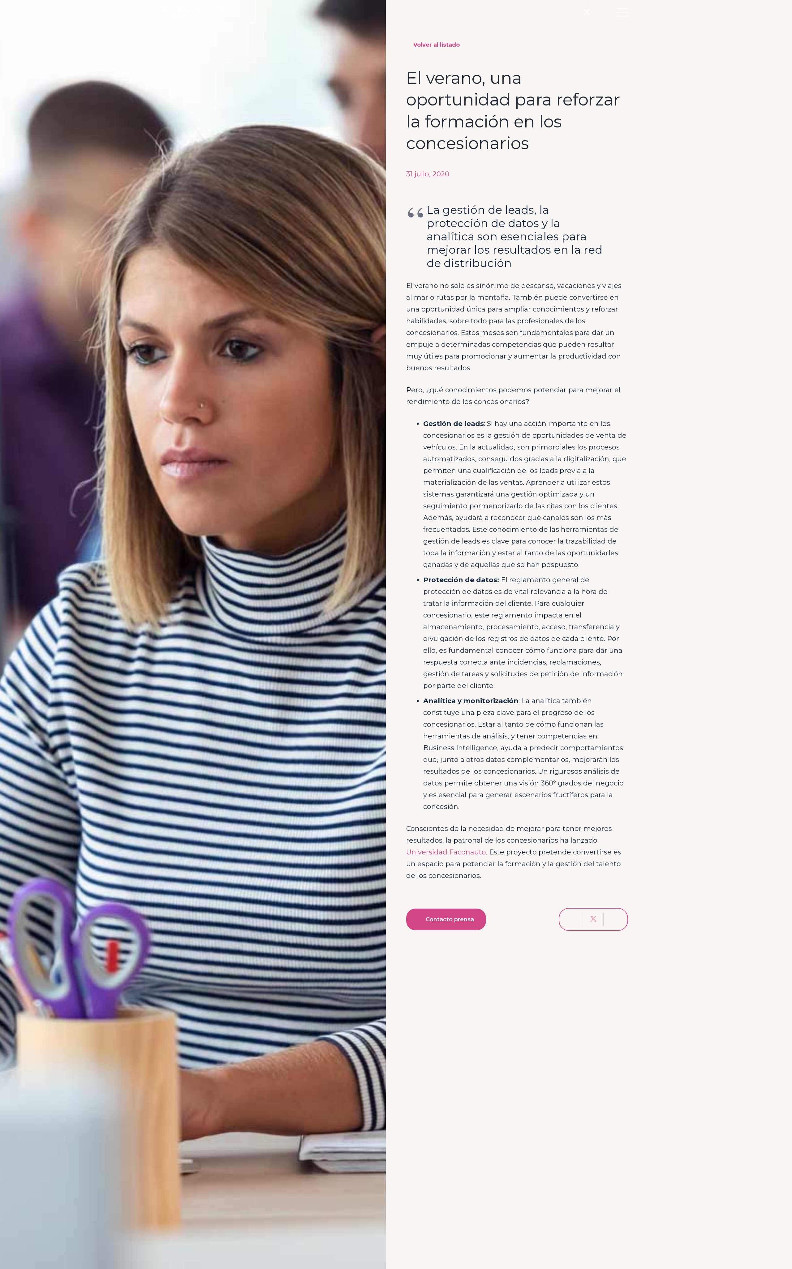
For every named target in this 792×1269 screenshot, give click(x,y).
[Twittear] (593, 919)
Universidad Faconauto (446, 852)
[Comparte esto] (573, 919)
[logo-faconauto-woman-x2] (198, 12)
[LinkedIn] (599, 12)
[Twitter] (586, 12)
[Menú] (622, 12)
